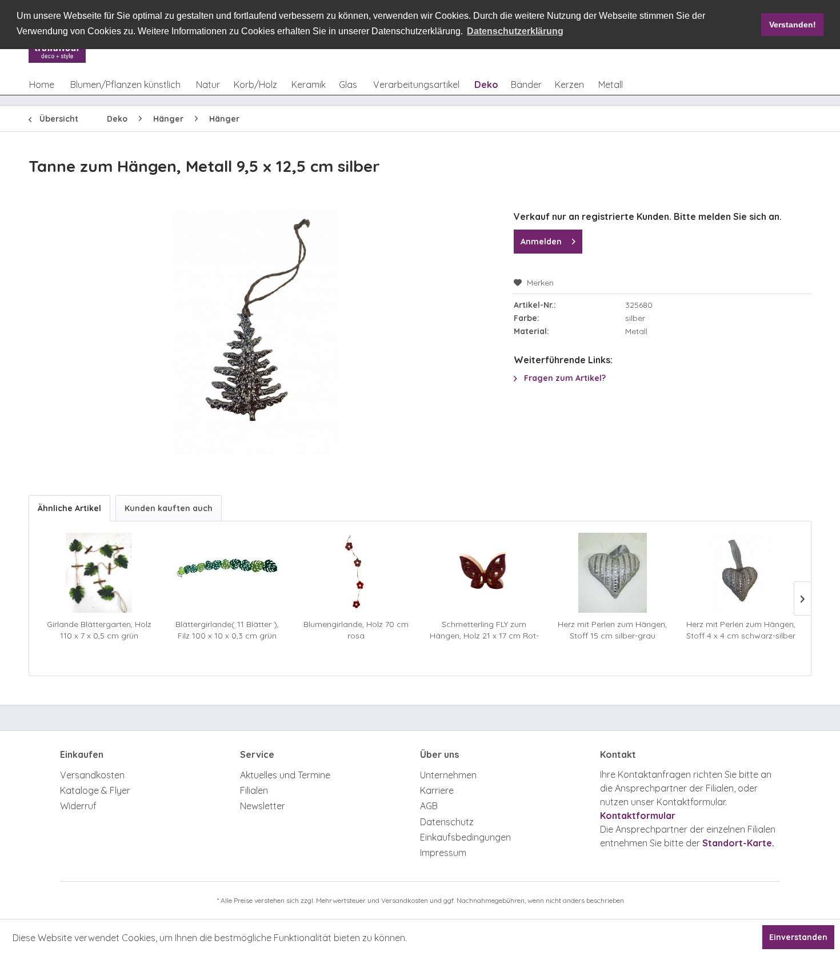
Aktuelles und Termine (285, 775)
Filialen (254, 790)
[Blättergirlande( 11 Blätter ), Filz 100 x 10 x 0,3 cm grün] (227, 573)
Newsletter (262, 806)
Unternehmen (448, 775)
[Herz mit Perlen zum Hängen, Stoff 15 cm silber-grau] (612, 573)
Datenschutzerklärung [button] (515, 31)
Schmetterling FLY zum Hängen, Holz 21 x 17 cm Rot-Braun (484, 630)
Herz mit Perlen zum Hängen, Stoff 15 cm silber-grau (612, 630)
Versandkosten (92, 775)
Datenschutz (447, 822)
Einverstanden (798, 937)
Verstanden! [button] (792, 24)
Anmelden (541, 241)
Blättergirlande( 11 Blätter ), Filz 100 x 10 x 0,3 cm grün (227, 630)
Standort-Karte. (738, 843)
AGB (429, 806)
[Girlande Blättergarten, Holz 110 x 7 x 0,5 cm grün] (99, 573)
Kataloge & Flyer (95, 790)
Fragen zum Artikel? (564, 378)
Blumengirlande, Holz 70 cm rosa (356, 630)
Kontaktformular (637, 815)
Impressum (443, 852)
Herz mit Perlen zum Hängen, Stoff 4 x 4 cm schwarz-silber (740, 630)
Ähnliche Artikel (69, 508)
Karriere (437, 790)
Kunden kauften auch (169, 508)
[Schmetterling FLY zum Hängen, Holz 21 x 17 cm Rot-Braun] (484, 573)
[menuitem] (42, 84)
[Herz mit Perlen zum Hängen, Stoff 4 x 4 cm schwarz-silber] (740, 573)
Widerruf (78, 806)
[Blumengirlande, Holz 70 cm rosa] (355, 573)
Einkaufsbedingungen (465, 837)
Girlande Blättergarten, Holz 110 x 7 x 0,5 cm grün (99, 630)
